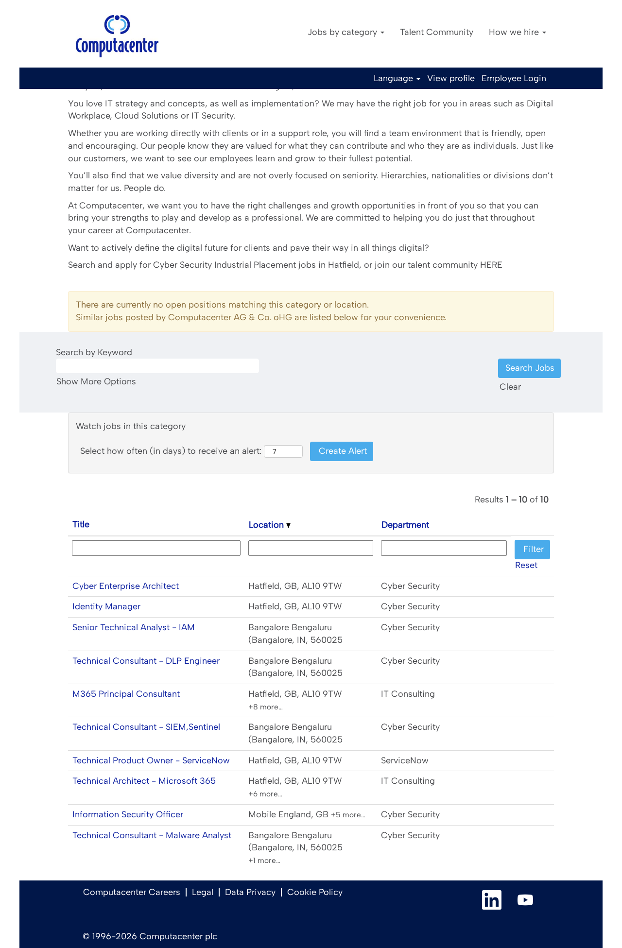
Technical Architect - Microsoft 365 (144, 781)
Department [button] (405, 524)
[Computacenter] (117, 36)
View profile (451, 78)
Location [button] (267, 524)
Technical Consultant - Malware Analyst (151, 835)
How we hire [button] (515, 32)
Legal (202, 892)
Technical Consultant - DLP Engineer (146, 660)
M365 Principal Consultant (126, 694)
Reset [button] (526, 565)
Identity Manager (106, 606)
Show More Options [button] (96, 381)
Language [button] (394, 78)
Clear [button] (510, 386)
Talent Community (436, 32)
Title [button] (80, 524)
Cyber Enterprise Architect (125, 586)
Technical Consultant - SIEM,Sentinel (146, 727)
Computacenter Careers (131, 892)
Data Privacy (250, 892)
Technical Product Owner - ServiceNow (151, 760)
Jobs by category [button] (344, 32)
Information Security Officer (127, 814)
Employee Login (514, 78)
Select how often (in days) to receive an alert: (170, 451)
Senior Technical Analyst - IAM (133, 627)
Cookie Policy (315, 892)
